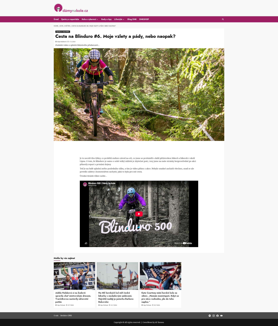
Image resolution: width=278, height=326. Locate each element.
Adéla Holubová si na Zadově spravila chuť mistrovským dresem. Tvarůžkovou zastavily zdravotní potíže (73, 297)
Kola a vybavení (89, 19)
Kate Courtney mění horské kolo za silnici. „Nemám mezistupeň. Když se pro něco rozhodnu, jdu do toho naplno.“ (160, 297)
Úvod (56, 19)
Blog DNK (132, 19)
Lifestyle (118, 19)
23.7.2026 (114, 305)
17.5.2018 (72, 42)
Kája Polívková (62, 42)
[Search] (223, 19)
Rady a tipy (106, 19)
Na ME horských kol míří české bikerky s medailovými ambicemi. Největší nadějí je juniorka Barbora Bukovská (115, 297)
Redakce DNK (66, 315)
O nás (56, 315)
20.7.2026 (157, 305)
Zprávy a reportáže (70, 19)
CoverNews (147, 322)
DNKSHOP (144, 19)
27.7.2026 (71, 305)
